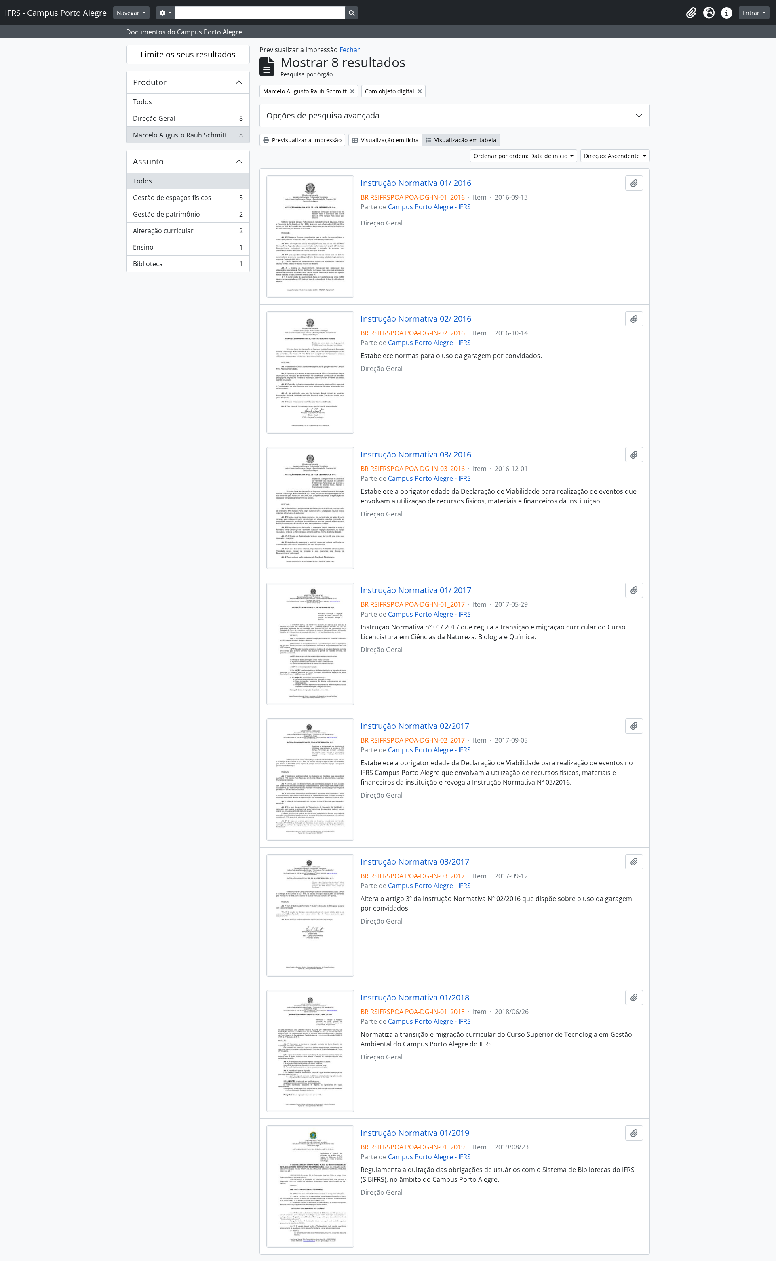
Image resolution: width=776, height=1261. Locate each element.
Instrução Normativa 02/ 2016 (416, 319)
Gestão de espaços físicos (188, 199)
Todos (142, 101)
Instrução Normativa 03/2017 (415, 862)
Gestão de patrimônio (188, 216)
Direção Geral (188, 120)
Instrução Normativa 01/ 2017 (416, 590)
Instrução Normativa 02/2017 (415, 726)
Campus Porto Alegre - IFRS (429, 206)
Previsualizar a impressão (306, 140)
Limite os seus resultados (188, 54)
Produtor (150, 82)
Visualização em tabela (464, 140)
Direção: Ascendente (612, 156)
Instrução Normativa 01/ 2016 (416, 183)
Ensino (188, 249)
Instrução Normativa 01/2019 (415, 1133)
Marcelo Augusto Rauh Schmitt (188, 137)
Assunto (148, 161)
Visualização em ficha (389, 140)
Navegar (129, 13)
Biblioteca (188, 265)
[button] (691, 13)
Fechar (350, 49)
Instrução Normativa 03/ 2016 (416, 454)
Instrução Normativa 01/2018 (415, 997)
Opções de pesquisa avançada (323, 115)
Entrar (751, 13)
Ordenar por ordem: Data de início (521, 156)
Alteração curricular (188, 232)
